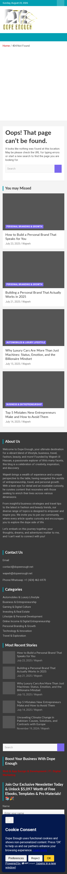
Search (58, 169)
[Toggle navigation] (7, 37)
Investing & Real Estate (16, 611)
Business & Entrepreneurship (24, 404)
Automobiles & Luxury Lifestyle (25, 342)
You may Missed (18, 188)
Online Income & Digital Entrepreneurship (26, 621)
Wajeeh (26, 243)
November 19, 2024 (28, 728)
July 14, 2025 (12, 421)
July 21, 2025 (12, 301)
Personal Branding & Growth (24, 226)
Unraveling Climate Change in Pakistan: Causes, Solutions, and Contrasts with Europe (37, 721)
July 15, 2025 (12, 363)
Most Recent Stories (21, 645)
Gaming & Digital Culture (17, 606)
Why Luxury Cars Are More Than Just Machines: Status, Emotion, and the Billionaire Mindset (32, 355)
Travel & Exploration (14, 635)
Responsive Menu (60, 3)
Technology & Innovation (17, 631)
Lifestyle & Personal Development (22, 616)
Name (6, 806)
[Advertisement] (33, 83)
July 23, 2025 (12, 243)
